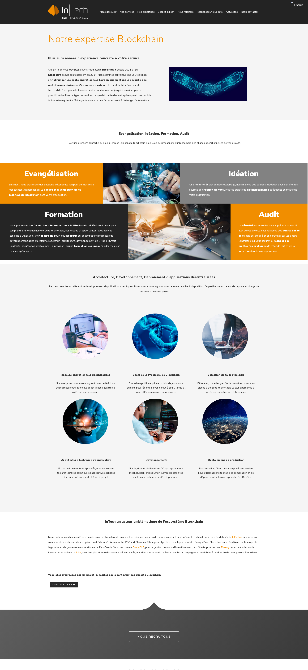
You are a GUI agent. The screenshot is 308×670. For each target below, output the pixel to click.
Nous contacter (249, 12)
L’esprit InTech (166, 12)
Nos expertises (146, 12)
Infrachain (237, 537)
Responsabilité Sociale (210, 12)
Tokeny (225, 547)
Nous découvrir (108, 12)
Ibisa (78, 552)
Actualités (232, 12)
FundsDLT (138, 547)
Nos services (127, 12)
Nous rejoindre (185, 12)
